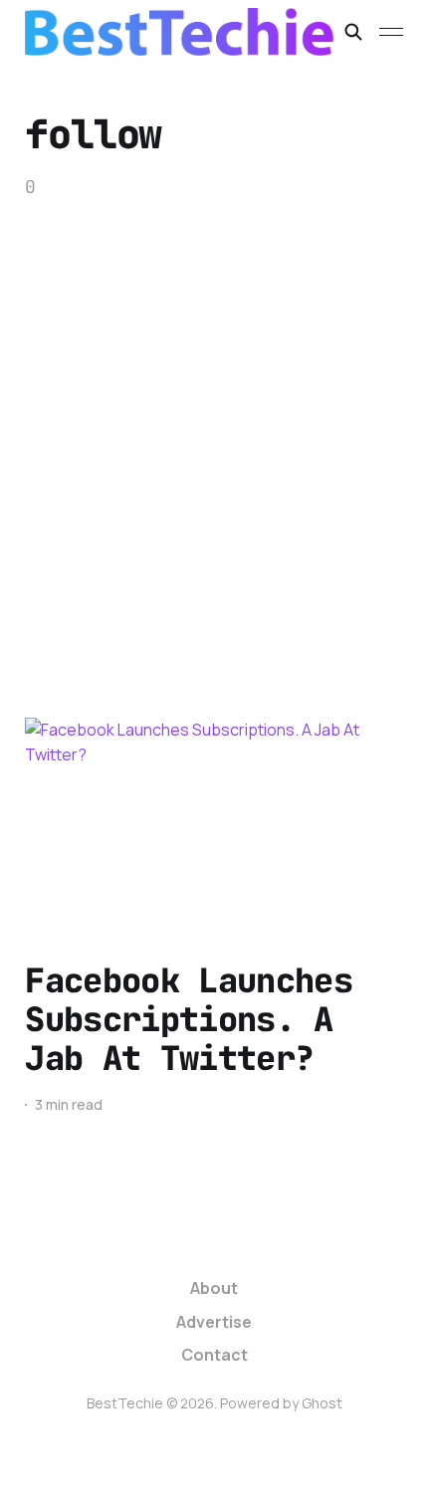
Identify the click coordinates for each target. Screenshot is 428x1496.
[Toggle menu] (391, 32)
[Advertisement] (214, 424)
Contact (214, 1355)
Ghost (322, 1402)
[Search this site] (353, 32)
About (214, 1288)
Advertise (214, 1322)
